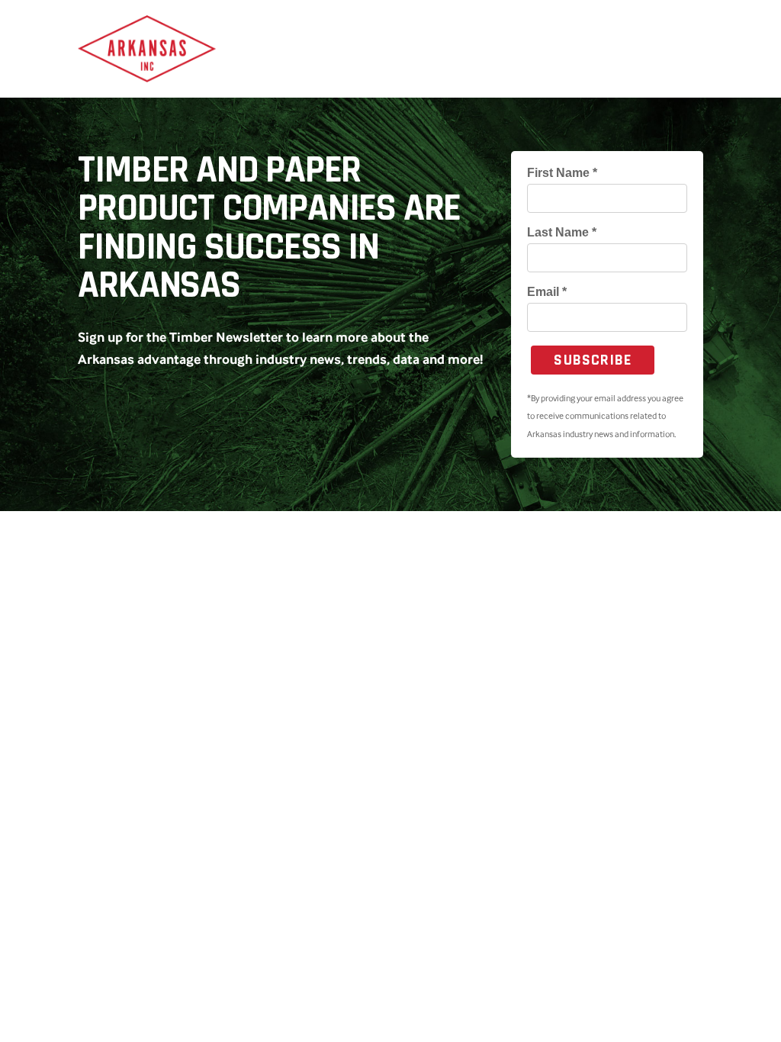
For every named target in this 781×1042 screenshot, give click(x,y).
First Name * (562, 173)
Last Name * (561, 233)
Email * (547, 292)
